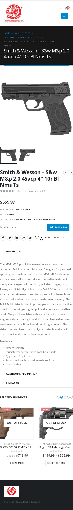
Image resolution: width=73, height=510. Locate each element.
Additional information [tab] (21, 373)
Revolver (17, 444)
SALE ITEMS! (26, 444)
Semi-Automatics (61, 438)
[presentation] (4, 108)
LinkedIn (17, 238)
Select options (17, 463)
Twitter (10, 238)
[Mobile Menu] (64, 16)
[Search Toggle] (61, 9)
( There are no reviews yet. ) (30, 191)
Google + (23, 238)
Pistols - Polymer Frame (42, 219)
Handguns (20, 219)
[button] (58, 397)
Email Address (8, 227)
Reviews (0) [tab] (12, 383)
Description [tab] (13, 251)
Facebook (3, 238)
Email (30, 238)
